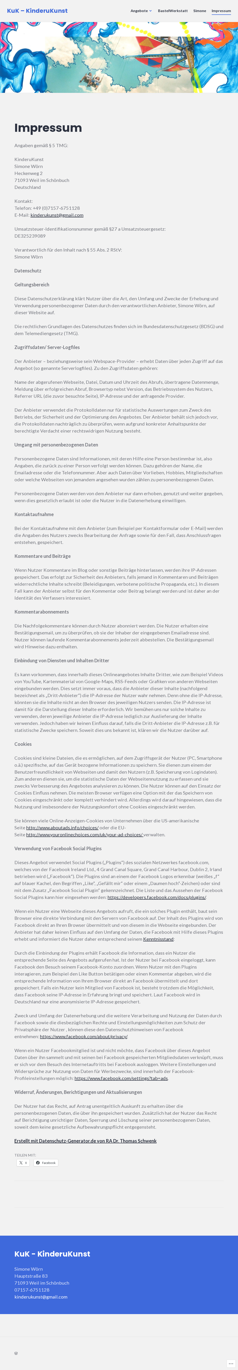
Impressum (221, 10)
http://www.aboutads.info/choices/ (62, 827)
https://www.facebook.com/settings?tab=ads (121, 1078)
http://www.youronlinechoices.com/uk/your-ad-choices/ (84, 834)
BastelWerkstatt (173, 10)
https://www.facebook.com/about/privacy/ (83, 1036)
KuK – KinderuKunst (37, 11)
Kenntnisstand (158, 939)
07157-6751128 (32, 1289)
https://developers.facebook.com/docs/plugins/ (157, 897)
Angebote (139, 10)
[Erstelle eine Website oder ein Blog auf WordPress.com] (16, 1353)
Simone (199, 10)
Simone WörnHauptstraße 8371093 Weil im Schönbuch (41, 1276)
